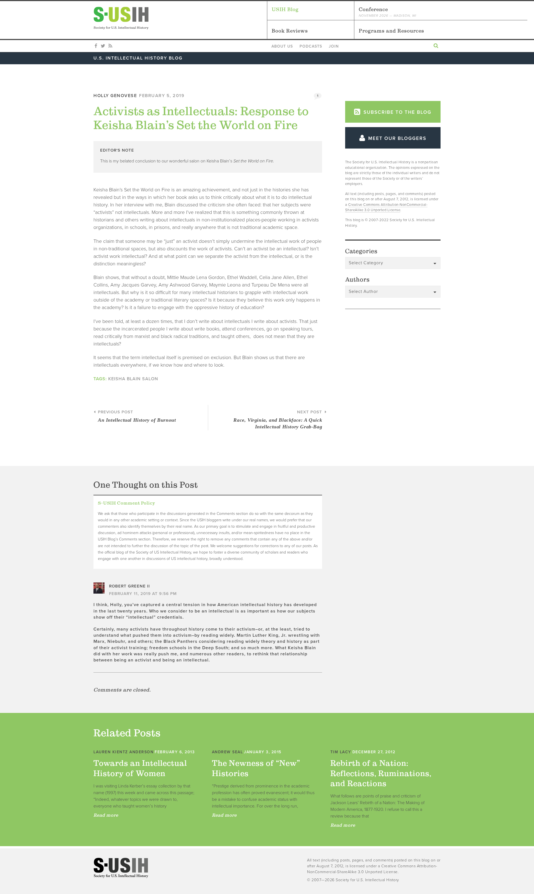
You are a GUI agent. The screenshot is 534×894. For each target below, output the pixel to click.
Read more (105, 815)
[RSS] (110, 46)
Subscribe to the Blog (396, 112)
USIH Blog (285, 9)
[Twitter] (103, 46)
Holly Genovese (115, 95)
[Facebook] (95, 46)
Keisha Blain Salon (133, 379)
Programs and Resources (391, 31)
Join (334, 46)
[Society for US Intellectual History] (180, 18)
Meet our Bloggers (396, 138)
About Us (282, 46)
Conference (387, 12)
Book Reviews (290, 31)
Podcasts (311, 46)
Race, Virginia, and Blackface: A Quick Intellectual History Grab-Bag (277, 419)
